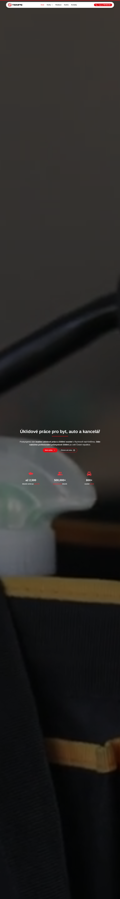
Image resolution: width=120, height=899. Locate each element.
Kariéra (66, 5)
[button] (49, 5)
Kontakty (74, 5)
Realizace (58, 5)
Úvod (42, 5)
